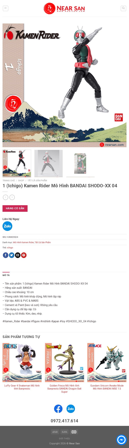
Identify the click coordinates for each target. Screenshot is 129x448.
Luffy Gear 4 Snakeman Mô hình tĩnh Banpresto (22, 387)
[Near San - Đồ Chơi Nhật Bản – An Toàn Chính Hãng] (64, 8)
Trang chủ (9, 180)
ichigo (10, 247)
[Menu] (5, 8)
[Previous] (9, 85)
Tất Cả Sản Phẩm (37, 180)
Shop (21, 180)
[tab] (6, 275)
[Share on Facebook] (5, 255)
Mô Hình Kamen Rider (23, 242)
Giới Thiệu (64, 438)
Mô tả (6, 275)
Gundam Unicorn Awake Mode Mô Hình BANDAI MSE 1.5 (107, 387)
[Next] (120, 85)
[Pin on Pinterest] (24, 255)
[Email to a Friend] (17, 255)
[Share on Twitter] (11, 255)
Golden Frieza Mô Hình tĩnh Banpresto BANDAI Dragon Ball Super (64, 388)
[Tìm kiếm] (123, 8)
